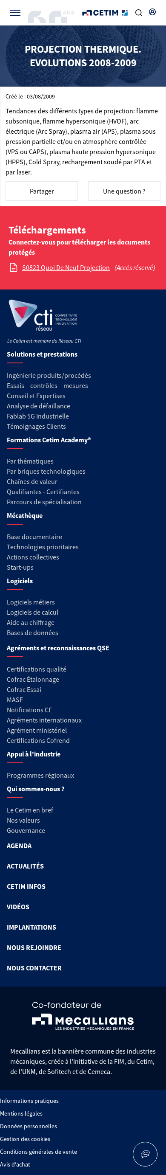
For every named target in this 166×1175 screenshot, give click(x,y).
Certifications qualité (36, 669)
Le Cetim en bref (30, 810)
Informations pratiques (29, 1101)
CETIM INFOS (26, 886)
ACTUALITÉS (25, 866)
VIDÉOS (18, 906)
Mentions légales (21, 1113)
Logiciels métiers (31, 602)
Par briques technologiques (46, 471)
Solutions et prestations (42, 354)
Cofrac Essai (24, 689)
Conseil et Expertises (36, 395)
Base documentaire (34, 536)
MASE (15, 699)
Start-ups (20, 567)
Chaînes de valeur (32, 481)
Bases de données (32, 632)
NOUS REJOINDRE (34, 947)
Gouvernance (26, 830)
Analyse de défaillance (38, 406)
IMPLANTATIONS (31, 927)
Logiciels (20, 580)
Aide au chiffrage (30, 622)
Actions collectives (33, 557)
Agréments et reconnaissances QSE (58, 648)
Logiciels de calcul (32, 612)
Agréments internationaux (44, 720)
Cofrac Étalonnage (33, 679)
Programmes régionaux (40, 775)
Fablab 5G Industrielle (38, 416)
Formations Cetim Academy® (49, 440)
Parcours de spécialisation (44, 502)
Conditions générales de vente (38, 1151)
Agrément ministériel (37, 730)
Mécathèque (25, 515)
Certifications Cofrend (38, 740)
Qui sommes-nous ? (35, 788)
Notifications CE (29, 710)
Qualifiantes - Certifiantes (43, 491)
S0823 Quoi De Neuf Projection (66, 267)
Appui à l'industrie (33, 754)
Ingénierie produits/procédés (49, 375)
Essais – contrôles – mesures (47, 385)
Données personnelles (28, 1126)
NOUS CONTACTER (34, 968)
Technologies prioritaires (43, 547)
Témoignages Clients (36, 426)
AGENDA (19, 845)
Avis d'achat (15, 1164)
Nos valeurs (23, 820)
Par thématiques (30, 461)
